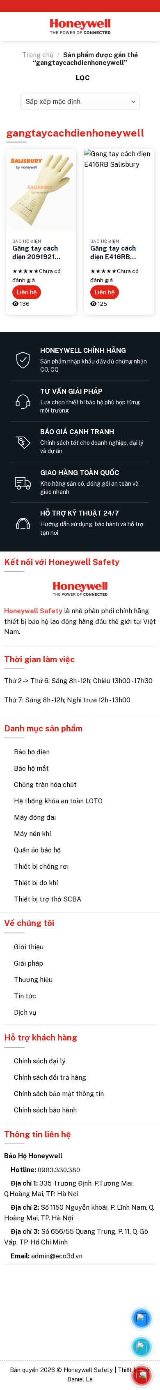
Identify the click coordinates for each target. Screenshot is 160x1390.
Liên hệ (26, 292)
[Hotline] (141, 1375)
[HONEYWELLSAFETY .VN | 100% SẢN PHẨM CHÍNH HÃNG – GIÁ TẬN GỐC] (80, 26)
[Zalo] (141, 1347)
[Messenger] (141, 1318)
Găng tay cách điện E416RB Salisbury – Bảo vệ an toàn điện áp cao (119, 253)
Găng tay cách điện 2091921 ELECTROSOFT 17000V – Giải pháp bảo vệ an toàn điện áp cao (38, 253)
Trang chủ (37, 55)
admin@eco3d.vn (56, 1256)
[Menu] (11, 26)
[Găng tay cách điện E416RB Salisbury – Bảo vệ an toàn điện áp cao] (119, 190)
